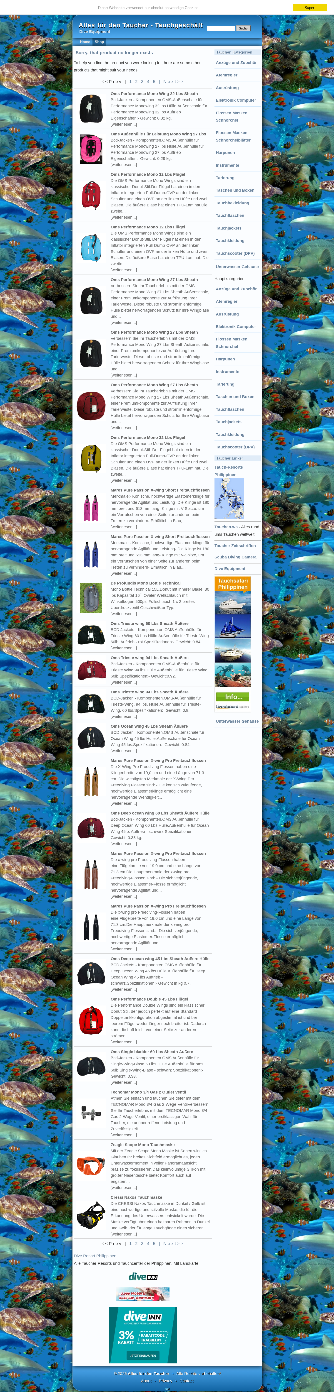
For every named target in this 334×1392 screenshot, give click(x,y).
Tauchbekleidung (232, 203)
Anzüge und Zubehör (236, 62)
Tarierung (225, 178)
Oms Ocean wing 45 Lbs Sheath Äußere (149, 726)
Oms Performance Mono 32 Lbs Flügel (148, 174)
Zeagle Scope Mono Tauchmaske (143, 1144)
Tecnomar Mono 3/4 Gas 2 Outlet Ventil (148, 1092)
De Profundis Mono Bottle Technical (146, 583)
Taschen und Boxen (235, 190)
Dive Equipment (229, 568)
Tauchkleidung (230, 240)
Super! (310, 7)
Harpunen (225, 152)
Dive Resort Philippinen (95, 1256)
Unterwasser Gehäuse (237, 266)
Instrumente (227, 165)
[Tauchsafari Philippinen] (233, 711)
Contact (186, 1381)
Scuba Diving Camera (235, 557)
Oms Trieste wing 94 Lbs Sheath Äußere (150, 658)
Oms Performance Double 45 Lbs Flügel (149, 999)
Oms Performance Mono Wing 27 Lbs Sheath (154, 279)
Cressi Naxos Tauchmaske (136, 1197)
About (146, 1381)
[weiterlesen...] (124, 124)
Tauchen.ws (226, 527)
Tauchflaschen (230, 215)
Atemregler (226, 75)
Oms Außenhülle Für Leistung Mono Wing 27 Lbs (158, 134)
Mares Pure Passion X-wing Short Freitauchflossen (160, 490)
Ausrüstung (227, 88)
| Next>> (171, 81)
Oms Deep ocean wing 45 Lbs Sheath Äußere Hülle (160, 959)
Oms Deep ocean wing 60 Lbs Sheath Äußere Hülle (160, 813)
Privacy (165, 1381)
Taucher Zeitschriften (235, 545)
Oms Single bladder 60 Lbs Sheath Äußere (152, 1052)
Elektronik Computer (236, 100)
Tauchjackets (229, 228)
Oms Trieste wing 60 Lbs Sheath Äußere (150, 623)
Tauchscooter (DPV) (235, 253)
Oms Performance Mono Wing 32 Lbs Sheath (154, 93)
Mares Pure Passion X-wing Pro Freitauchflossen (158, 760)
